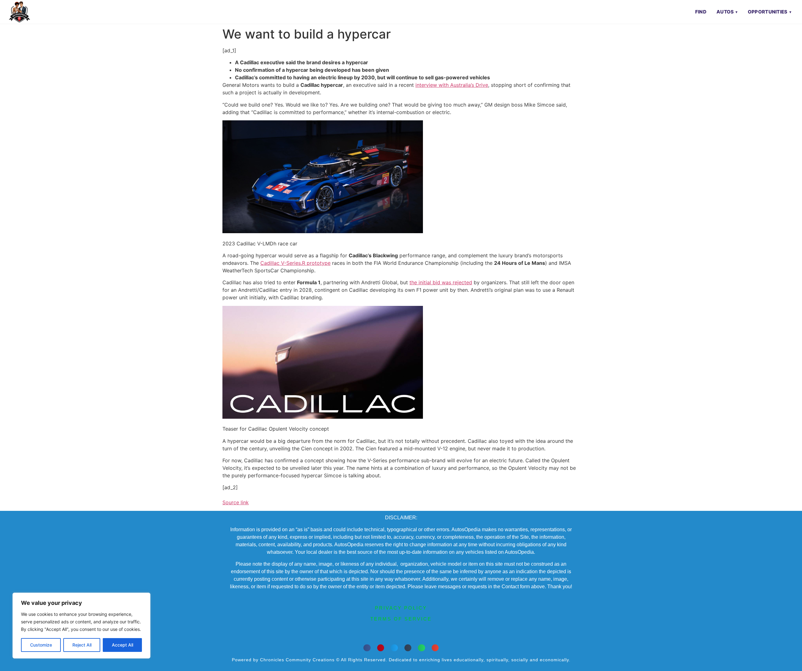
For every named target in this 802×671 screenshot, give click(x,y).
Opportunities (768, 12)
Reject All (81, 644)
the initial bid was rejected (440, 282)
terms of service (401, 618)
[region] (81, 625)
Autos (725, 12)
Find (700, 12)
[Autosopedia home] (19, 12)
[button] (367, 648)
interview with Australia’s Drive (451, 85)
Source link (235, 502)
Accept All (122, 644)
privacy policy (401, 608)
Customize (41, 644)
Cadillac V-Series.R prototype (295, 263)
